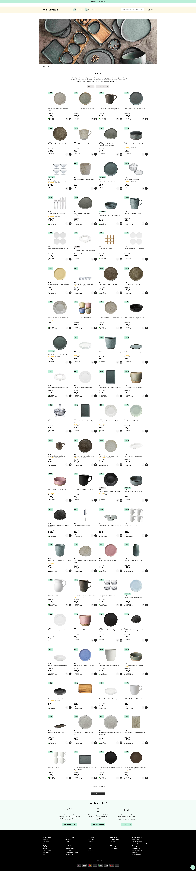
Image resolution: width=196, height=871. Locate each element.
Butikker (67, 841)
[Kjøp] (70, 119)
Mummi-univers (47, 850)
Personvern (68, 850)
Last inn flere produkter (98, 794)
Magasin (45, 839)
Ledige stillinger (69, 848)
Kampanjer (91, 850)
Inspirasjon (46, 841)
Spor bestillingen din (137, 854)
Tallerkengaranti (114, 846)
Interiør (90, 846)
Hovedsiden (45, 16)
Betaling (134, 852)
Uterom (90, 848)
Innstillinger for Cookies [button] (71, 852)
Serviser (45, 848)
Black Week (46, 852)
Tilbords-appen (69, 843)
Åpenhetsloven (69, 854)
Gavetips (45, 843)
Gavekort (90, 841)
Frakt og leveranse (137, 850)
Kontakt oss (135, 839)
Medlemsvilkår (114, 848)
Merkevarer (52, 16)
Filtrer (90, 87)
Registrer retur (136, 848)
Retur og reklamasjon (138, 846)
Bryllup (45, 846)
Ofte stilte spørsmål (137, 841)
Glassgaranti (113, 843)
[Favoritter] (66, 119)
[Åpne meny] (44, 10)
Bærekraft (68, 846)
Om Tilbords (68, 839)
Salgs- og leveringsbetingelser (140, 843)
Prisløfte (112, 841)
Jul (44, 854)
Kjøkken (90, 843)
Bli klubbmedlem (114, 839)
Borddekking (91, 839)
